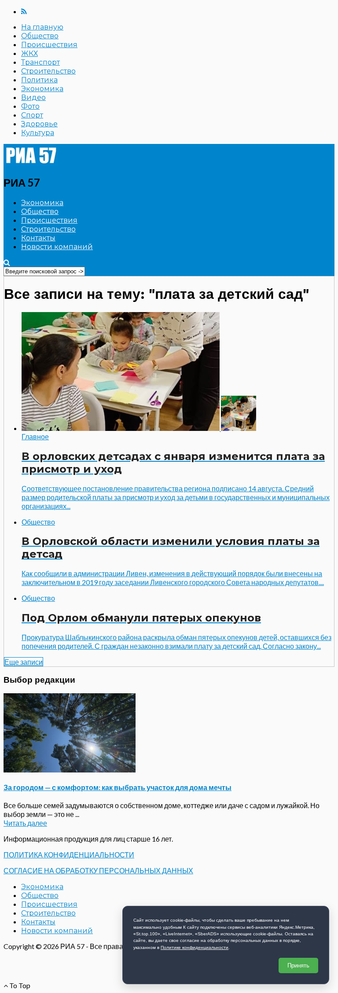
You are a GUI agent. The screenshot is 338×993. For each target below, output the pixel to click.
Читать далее (25, 823)
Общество (40, 36)
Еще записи (23, 662)
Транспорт (40, 62)
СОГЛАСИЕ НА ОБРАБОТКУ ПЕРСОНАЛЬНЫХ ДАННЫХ (98, 870)
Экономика (42, 89)
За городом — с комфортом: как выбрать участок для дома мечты (117, 787)
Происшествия (49, 44)
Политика (39, 80)
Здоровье (39, 124)
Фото (30, 106)
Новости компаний (57, 247)
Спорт (32, 115)
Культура (37, 133)
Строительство (48, 71)
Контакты (38, 238)
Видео (33, 97)
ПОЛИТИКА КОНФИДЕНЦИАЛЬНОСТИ (69, 854)
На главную (42, 27)
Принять (298, 965)
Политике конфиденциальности (194, 947)
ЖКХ (29, 53)
